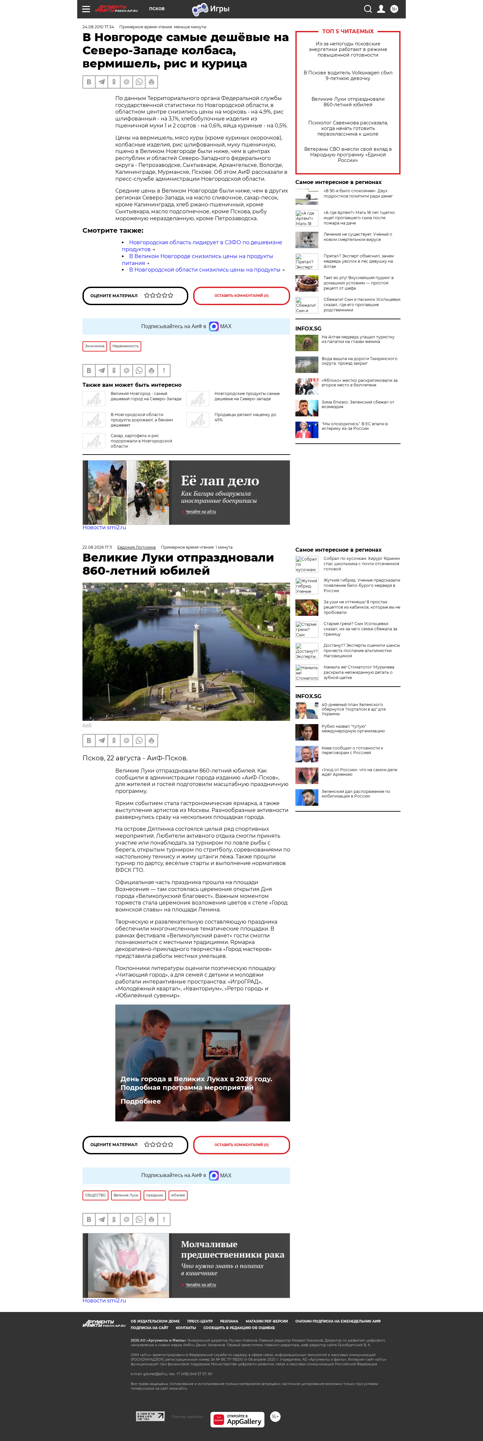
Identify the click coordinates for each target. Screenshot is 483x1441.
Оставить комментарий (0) (242, 296)
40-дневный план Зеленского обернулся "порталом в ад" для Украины (354, 709)
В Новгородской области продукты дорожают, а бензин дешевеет (142, 420)
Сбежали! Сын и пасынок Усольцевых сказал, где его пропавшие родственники (362, 304)
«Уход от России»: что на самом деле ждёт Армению (359, 772)
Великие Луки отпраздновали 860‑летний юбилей (348, 102)
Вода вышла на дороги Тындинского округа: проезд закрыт (360, 361)
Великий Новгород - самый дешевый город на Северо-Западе (146, 396)
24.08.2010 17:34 (98, 26)
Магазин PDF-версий (267, 1321)
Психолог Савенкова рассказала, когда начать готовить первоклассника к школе (348, 128)
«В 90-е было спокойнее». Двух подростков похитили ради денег (358, 193)
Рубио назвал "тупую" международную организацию (353, 728)
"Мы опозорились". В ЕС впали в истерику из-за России (355, 426)
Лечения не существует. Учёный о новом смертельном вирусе (358, 237)
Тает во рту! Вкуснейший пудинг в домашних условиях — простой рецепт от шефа (359, 283)
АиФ (87, 724)
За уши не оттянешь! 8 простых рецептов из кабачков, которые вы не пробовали (362, 607)
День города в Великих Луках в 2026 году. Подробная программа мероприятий (196, 1083)
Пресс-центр (200, 1321)
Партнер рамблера (187, 1417)
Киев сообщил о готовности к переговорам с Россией (352, 750)
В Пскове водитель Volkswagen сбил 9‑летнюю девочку (348, 75)
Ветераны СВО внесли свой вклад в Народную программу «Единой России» (348, 154)
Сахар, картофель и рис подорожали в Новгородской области (141, 441)
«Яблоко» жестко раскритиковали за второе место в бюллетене (360, 382)
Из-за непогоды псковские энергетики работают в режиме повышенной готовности (348, 49)
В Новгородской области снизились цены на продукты (205, 270)
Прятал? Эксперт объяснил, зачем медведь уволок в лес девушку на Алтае (359, 261)
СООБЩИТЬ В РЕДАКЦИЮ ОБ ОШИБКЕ (239, 1328)
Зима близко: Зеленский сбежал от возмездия (358, 404)
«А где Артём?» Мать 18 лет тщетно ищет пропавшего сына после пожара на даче (359, 217)
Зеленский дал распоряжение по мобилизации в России (356, 794)
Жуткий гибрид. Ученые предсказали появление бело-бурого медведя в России (362, 585)
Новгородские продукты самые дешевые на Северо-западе (247, 396)
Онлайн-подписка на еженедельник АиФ (338, 1321)
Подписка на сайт (149, 1328)
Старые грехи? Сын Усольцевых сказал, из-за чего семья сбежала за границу (360, 629)
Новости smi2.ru (104, 527)
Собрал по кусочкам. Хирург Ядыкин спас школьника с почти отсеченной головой (362, 563)
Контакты (186, 1328)
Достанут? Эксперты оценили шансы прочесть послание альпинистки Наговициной (362, 650)
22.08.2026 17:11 (97, 547)
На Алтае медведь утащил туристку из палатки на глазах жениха (358, 339)
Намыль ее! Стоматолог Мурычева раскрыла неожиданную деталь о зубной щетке (359, 672)
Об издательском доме (155, 1321)
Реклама (229, 1321)
